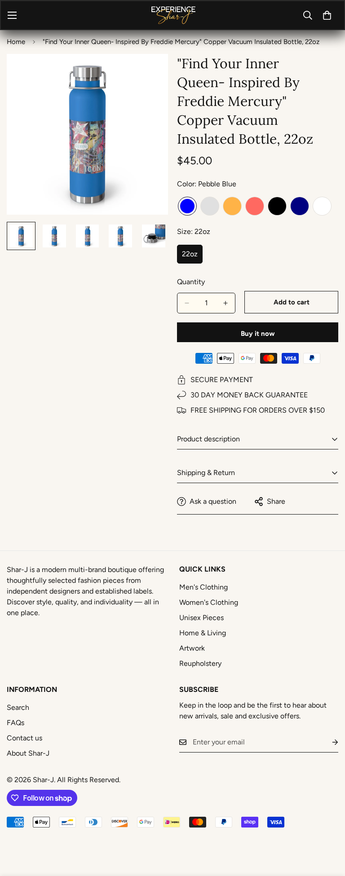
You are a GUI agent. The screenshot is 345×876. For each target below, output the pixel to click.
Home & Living (202, 633)
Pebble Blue (187, 206)
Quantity (191, 281)
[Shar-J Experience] (172, 15)
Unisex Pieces (201, 617)
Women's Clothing (208, 602)
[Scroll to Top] (327, 827)
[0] (327, 15)
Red (255, 206)
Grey (210, 206)
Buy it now (258, 334)
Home (16, 42)
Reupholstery (200, 663)
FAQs (15, 722)
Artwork (192, 648)
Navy (300, 206)
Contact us (24, 738)
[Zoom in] (149, 73)
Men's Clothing (203, 587)
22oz (192, 257)
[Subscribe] (328, 742)
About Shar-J (28, 753)
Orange (232, 206)
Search (18, 707)
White (322, 206)
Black (277, 206)
